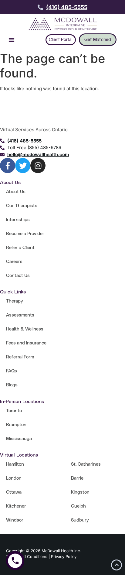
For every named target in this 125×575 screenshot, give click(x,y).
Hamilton (15, 464)
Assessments (20, 315)
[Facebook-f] (7, 165)
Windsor (14, 520)
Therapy (14, 301)
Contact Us (18, 275)
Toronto (14, 411)
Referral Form (20, 357)
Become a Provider (25, 233)
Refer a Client (20, 247)
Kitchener (16, 506)
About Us (15, 192)
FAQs (11, 371)
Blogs (12, 385)
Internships (18, 219)
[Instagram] (38, 165)
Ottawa (14, 492)
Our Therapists (21, 206)
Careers (14, 261)
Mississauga (19, 438)
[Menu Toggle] (11, 40)
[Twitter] (22, 165)
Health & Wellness (24, 329)
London (14, 478)
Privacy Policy (63, 556)
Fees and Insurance (26, 343)
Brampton (16, 425)
